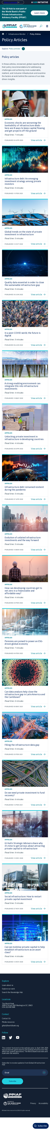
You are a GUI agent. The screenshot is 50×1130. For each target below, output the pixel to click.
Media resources (8, 1022)
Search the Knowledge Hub (12, 992)
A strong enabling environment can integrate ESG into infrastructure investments (22, 386)
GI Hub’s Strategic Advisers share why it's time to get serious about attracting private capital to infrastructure (25, 846)
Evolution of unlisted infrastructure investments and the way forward (23, 539)
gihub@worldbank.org (10, 1026)
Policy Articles (35, 34)
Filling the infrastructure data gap (22, 745)
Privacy (33, 1103)
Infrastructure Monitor (17, 34)
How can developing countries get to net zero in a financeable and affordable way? (23, 591)
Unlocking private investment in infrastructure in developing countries (24, 438)
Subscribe (42, 1126)
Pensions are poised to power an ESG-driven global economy (24, 642)
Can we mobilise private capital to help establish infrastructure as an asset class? (25, 950)
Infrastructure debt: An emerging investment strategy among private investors (23, 181)
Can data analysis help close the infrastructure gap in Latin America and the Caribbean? (25, 694)
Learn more (39, 13)
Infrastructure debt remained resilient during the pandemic (24, 488)
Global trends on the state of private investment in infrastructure (23, 233)
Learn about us (7, 985)
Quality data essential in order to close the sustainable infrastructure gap (24, 283)
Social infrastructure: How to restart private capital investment (23, 897)
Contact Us (6, 1018)
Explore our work (8, 989)
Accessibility (43, 1103)
